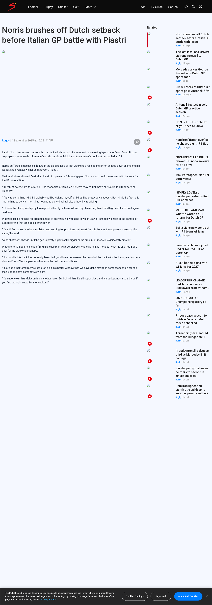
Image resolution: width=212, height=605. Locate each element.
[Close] (206, 596)
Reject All (161, 596)
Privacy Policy (48, 599)
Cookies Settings (135, 596)
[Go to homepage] (12, 7)
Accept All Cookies (188, 596)
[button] (178, 57)
